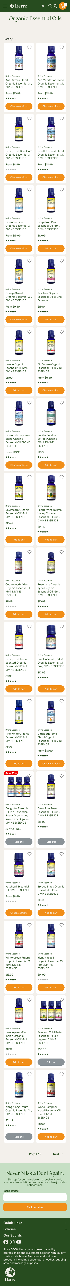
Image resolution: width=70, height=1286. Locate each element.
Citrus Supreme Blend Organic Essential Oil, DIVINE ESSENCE (50, 739)
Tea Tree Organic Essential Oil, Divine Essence (50, 296)
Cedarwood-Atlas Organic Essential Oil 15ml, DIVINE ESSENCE (18, 590)
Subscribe (35, 1207)
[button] (44, 6)
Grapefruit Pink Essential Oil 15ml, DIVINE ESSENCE (49, 225)
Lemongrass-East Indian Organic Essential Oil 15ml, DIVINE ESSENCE (16, 1037)
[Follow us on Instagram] (12, 1243)
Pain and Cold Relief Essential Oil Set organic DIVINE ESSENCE (50, 1037)
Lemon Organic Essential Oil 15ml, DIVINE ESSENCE (16, 367)
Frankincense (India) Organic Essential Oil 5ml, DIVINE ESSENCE (51, 662)
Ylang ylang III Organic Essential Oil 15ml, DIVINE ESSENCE (50, 963)
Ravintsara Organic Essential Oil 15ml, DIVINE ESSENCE (17, 513)
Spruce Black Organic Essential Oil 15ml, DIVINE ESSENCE (51, 890)
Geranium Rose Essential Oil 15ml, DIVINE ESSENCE (49, 812)
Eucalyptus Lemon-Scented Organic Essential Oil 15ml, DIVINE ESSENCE (17, 664)
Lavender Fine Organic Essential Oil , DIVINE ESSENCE (18, 225)
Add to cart (51, 248)
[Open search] (50, 6)
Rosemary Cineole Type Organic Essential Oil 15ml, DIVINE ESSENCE (49, 590)
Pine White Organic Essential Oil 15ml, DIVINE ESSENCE (17, 737)
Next (56, 1154)
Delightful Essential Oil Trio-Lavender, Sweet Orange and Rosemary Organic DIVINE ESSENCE (17, 815)
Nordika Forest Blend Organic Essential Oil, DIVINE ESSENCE (51, 154)
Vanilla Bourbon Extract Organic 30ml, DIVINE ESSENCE (47, 440)
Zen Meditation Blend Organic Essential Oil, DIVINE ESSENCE (51, 83)
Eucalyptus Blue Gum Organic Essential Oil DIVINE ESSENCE (18, 154)
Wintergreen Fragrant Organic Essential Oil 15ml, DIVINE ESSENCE (18, 963)
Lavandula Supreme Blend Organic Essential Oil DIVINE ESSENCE (17, 440)
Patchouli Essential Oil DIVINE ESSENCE (17, 888)
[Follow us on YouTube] (18, 1243)
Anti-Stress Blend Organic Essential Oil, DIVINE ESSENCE (18, 83)
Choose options (19, 106)
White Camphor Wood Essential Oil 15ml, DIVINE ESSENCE (49, 1112)
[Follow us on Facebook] (5, 1243)
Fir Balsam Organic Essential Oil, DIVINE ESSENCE (50, 367)
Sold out (18, 841)
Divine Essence (12, 76)
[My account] (55, 6)
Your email (11, 1190)
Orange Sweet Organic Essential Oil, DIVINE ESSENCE (18, 296)
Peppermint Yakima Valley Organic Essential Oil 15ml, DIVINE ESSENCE (50, 515)
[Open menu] (5, 6)
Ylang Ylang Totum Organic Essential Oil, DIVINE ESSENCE (18, 1110)
